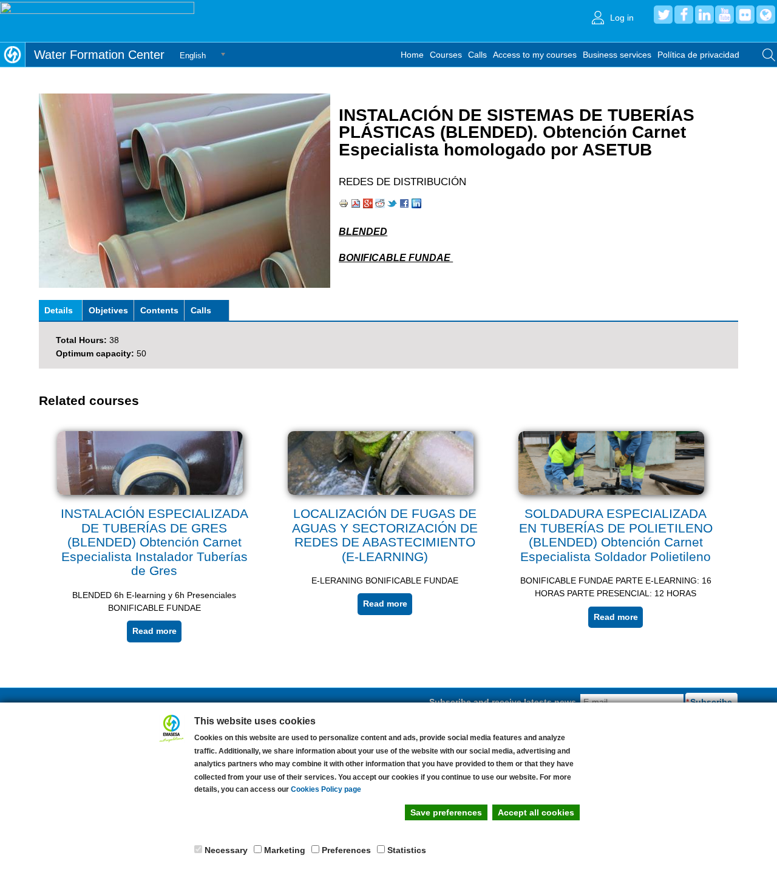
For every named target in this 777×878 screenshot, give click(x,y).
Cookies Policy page (326, 790)
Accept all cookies (536, 812)
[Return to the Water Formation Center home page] (12, 55)
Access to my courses (535, 55)
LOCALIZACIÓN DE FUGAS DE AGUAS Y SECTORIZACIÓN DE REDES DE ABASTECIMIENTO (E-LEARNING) (385, 534)
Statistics (406, 850)
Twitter (663, 14)
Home (412, 55)
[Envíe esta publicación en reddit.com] (380, 205)
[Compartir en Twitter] (392, 205)
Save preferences (446, 812)
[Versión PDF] (356, 205)
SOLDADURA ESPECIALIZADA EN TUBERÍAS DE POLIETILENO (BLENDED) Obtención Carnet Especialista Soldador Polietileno (616, 534)
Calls (477, 55)
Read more (154, 631)
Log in (622, 17)
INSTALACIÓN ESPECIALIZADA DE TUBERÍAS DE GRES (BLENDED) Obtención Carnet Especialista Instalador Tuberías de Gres (154, 542)
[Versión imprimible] (343, 205)
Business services (617, 55)
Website (765, 14)
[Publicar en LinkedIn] (416, 205)
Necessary (226, 850)
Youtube (724, 14)
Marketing (284, 850)
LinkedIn (704, 14)
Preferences (346, 850)
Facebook (683, 14)
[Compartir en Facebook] (404, 205)
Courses (446, 55)
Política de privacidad (698, 55)
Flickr (745, 14)
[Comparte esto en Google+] (368, 205)
